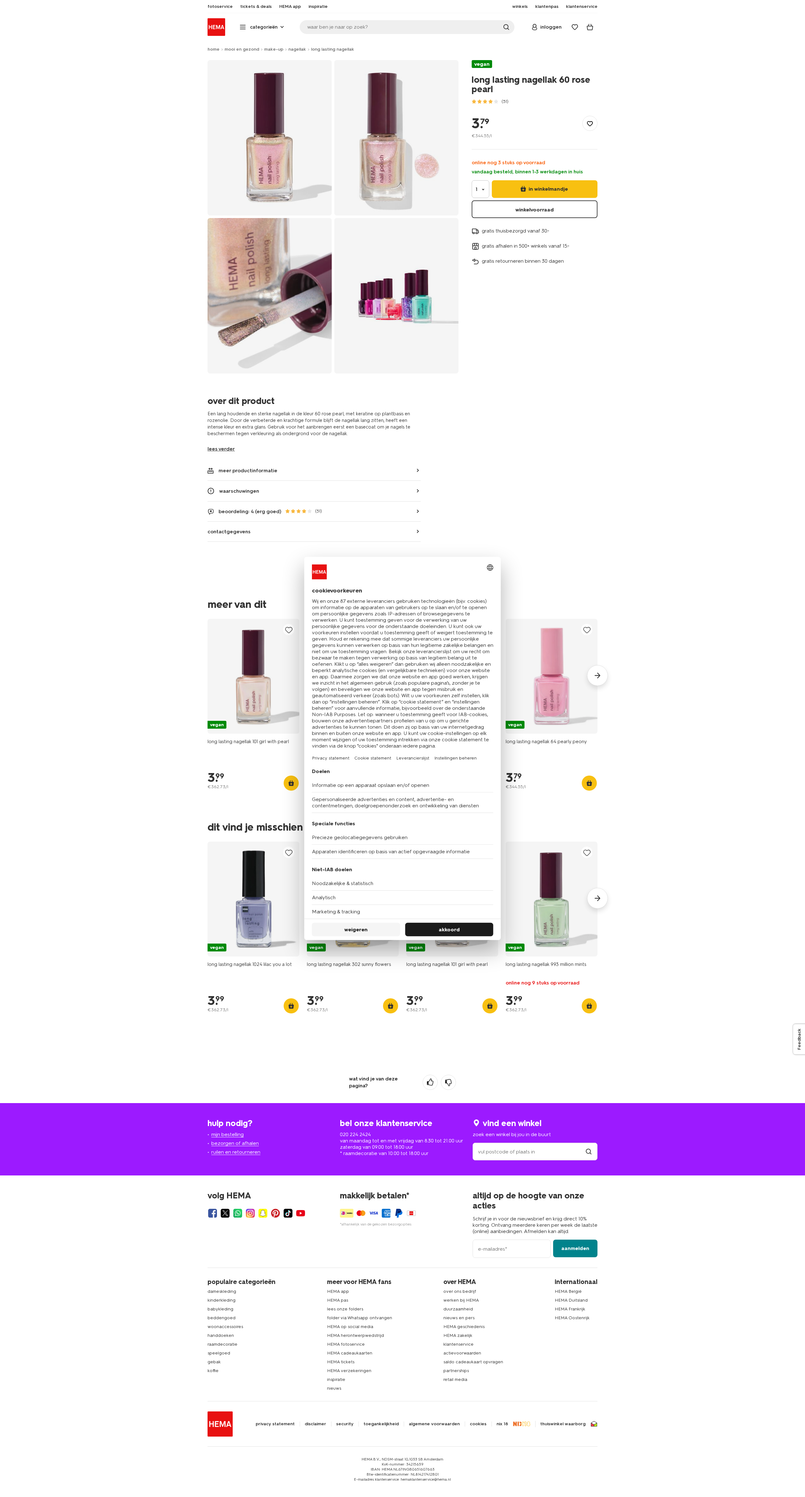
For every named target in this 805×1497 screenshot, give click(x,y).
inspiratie (336, 1379)
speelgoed (219, 1353)
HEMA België (568, 1291)
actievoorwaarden (462, 1353)
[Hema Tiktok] (288, 1213)
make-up (273, 49)
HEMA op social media (350, 1326)
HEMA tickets (340, 1362)
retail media (455, 1379)
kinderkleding (222, 1300)
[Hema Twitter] (225, 1213)
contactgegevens (229, 532)
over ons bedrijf (459, 1291)
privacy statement (275, 1424)
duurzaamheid (458, 1309)
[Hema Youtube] (300, 1213)
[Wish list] (574, 27)
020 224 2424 (355, 1134)
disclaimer (315, 1424)
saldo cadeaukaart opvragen (473, 1362)
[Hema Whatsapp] (237, 1213)
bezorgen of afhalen (235, 1143)
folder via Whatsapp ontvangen (359, 1317)
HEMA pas (337, 1300)
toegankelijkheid (381, 1424)
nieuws (334, 1388)
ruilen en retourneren (235, 1152)
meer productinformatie (248, 471)
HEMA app (338, 1291)
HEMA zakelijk (457, 1335)
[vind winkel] (588, 1152)
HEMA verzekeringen (349, 1370)
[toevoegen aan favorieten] (589, 123)
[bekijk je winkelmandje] (589, 27)
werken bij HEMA (461, 1300)
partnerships (456, 1370)
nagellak (297, 49)
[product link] (253, 676)
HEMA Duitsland (571, 1300)
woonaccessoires (225, 1326)
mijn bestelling (227, 1134)
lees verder (221, 449)
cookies (478, 1424)
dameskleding (222, 1291)
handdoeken (221, 1335)
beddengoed (222, 1317)
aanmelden (575, 1248)
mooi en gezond (242, 49)
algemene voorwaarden (434, 1424)
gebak (214, 1362)
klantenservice (458, 1344)
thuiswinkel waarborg (563, 1424)
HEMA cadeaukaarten (349, 1353)
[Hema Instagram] (250, 1213)
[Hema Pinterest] (275, 1213)
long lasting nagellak (332, 49)
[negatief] (448, 1082)
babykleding (220, 1309)
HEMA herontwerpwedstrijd (355, 1335)
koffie (213, 1370)
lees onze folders (345, 1309)
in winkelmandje (547, 189)
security (344, 1424)
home (213, 49)
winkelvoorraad (534, 210)
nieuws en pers (459, 1317)
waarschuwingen (239, 491)
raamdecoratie (222, 1344)
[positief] (430, 1082)
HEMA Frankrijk (570, 1309)
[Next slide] (597, 675)
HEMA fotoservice (346, 1344)
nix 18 (502, 1424)
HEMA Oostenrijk (572, 1317)
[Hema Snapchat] (262, 1213)
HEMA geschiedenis (464, 1326)
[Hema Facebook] (212, 1213)
